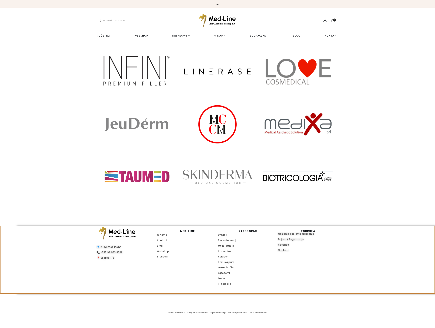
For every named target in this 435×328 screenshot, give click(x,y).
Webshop (141, 35)
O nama (219, 35)
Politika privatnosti (238, 312)
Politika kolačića (258, 312)
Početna (103, 35)
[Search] (100, 20)
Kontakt (331, 35)
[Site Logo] (217, 20)
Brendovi (179, 35)
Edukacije (258, 35)
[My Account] (325, 21)
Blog (297, 35)
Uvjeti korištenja (218, 312)
